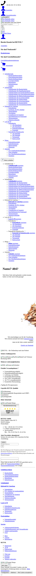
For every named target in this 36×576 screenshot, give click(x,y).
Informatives (8, 539)
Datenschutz (8, 549)
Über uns (7, 554)
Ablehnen (13, 572)
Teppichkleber (9, 493)
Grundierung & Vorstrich (12, 494)
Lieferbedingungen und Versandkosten (16, 529)
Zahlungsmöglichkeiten (12, 527)
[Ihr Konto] (3, 38)
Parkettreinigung (10, 521)
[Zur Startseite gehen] (7, 19)
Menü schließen (8, 160)
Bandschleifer (9, 473)
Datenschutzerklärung (6, 453)
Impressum (8, 546)
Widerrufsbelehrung (11, 551)
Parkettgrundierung (10, 509)
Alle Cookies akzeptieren (25, 572)
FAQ (6, 532)
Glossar (7, 537)
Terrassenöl (8, 511)
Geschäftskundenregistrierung (10, 60)
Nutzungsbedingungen (7, 465)
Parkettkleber (9, 489)
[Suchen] (2, 26)
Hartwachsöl (8, 513)
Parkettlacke (8, 506)
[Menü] (5, 17)
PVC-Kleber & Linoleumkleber (14, 491)
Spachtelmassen (9, 496)
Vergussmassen (9, 499)
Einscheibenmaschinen (11, 474)
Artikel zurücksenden (11, 531)
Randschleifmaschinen (11, 476)
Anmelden (4, 46)
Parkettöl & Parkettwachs (12, 508)
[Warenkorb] (3, 70)
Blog (6, 536)
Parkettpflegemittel (10, 519)
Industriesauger (28, 339)
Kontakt (7, 557)
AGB (6, 547)
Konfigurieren (5, 572)
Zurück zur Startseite (27, 345)
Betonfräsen (8, 478)
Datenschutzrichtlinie (13, 464)
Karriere (7, 556)
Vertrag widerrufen (10, 559)
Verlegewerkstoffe (10, 498)
